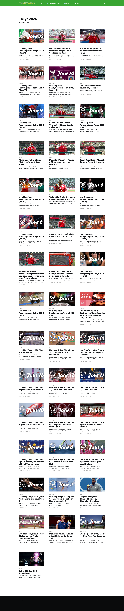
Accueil (41, 3)
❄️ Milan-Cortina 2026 (53, 3)
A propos (76, 3)
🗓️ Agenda (67, 3)
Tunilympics (21, 600)
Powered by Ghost (101, 600)
